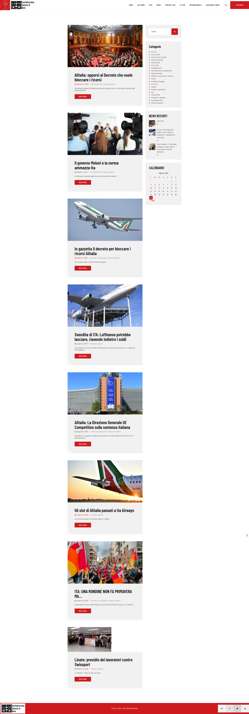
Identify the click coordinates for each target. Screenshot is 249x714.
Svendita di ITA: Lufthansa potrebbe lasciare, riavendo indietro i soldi (103, 337)
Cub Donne (155, 55)
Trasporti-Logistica (109, 84)
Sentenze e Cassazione (98, 258)
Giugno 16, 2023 (82, 601)
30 (176, 194)
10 (151, 188)
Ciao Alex (160, 121)
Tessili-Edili (155, 95)
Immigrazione (156, 68)
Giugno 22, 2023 (82, 431)
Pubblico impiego (157, 82)
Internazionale (156, 73)
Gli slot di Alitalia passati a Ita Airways (104, 510)
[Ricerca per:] (163, 32)
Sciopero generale (158, 90)
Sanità (153, 87)
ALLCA (154, 52)
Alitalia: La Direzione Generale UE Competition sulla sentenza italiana (102, 424)
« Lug (152, 200)
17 (151, 191)
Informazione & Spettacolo (161, 71)
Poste (153, 79)
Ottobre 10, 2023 (82, 84)
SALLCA (154, 84)
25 (155, 194)
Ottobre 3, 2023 (82, 258)
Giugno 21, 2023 (82, 515)
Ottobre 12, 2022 (82, 669)
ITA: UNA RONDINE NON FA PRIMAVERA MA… (103, 593)
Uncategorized (156, 100)
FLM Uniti (155, 65)
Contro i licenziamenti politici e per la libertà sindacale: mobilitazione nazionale (166, 133)
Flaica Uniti (155, 63)
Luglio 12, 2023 (82, 344)
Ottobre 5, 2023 (82, 172)
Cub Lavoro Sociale (158, 57)
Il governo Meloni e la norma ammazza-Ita (97, 165)
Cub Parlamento (96, 84)
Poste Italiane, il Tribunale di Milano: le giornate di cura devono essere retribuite (167, 148)
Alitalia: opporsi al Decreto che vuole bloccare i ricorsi (103, 77)
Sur (152, 92)
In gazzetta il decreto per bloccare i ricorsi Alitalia (103, 251)
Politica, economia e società (162, 76)
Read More (83, 96)
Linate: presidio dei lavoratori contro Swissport (103, 662)
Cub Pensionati (157, 60)
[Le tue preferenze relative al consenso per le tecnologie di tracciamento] (247, 535)
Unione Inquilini (157, 103)
